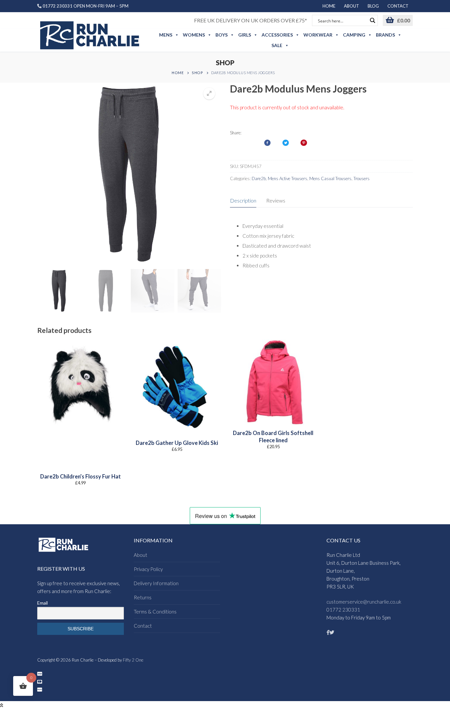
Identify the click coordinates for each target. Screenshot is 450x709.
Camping (354, 35)
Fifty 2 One (133, 660)
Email (42, 603)
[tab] (243, 201)
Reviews (275, 200)
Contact (143, 626)
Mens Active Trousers (287, 178)
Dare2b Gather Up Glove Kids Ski (177, 443)
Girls (244, 35)
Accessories (277, 35)
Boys (221, 35)
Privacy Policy (148, 569)
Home (177, 72)
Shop (197, 72)
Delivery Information (156, 583)
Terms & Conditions (155, 611)
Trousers (361, 178)
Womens (194, 35)
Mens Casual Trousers (330, 178)
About (140, 555)
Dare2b (259, 178)
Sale (276, 45)
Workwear (317, 35)
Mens (165, 35)
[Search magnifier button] (372, 20)
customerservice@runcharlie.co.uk (363, 602)
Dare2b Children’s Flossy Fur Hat (80, 476)
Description (243, 200)
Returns (143, 597)
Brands (385, 35)
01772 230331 (343, 610)
